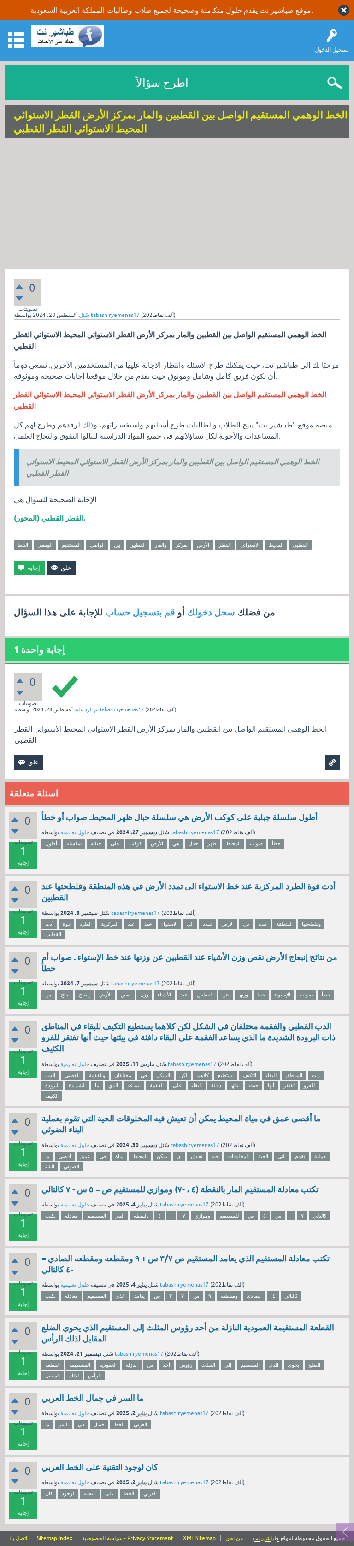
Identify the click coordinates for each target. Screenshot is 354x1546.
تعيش (196, 1156)
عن (225, 994)
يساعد (134, 1085)
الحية (263, 1156)
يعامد (139, 1296)
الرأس (94, 1375)
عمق (85, 1156)
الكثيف (52, 1096)
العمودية (108, 1365)
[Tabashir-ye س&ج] (67, 36)
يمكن (162, 1156)
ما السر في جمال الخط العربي (92, 1398)
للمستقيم (229, 1215)
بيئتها (235, 1085)
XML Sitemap (199, 1538)
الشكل (163, 1075)
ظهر (212, 843)
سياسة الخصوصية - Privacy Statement (127, 1538)
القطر (224, 545)
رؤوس (185, 1365)
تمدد (207, 924)
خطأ (276, 843)
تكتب (50, 1215)
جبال (193, 843)
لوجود (68, 1493)
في (246, 924)
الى (190, 924)
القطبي (300, 545)
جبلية (96, 843)
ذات (316, 1075)
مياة (119, 1156)
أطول (51, 843)
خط (148, 924)
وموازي (202, 1215)
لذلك (74, 1375)
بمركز (182, 545)
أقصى (65, 1156)
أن (179, 1156)
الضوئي (71, 1166)
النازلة (132, 1365)
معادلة (71, 1215)
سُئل (84, 315)
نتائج (65, 994)
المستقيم (71, 545)
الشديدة (77, 1085)
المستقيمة (79, 1365)
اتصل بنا (18, 1538)
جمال (99, 1424)
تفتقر (289, 1085)
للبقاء (271, 1075)
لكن (183, 1075)
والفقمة (97, 1075)
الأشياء (164, 994)
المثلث (208, 1365)
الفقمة (157, 1085)
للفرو (309, 1085)
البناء (49, 1166)
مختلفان (122, 1075)
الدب (50, 1075)
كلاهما (202, 1075)
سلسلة (74, 843)
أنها (271, 1085)
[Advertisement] (177, 205)
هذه (263, 924)
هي (175, 843)
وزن (144, 994)
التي (281, 1156)
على (115, 843)
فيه (215, 1156)
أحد (166, 1365)
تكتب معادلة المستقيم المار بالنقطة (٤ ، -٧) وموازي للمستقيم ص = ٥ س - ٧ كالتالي (180, 1189)
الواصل (97, 545)
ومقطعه (228, 1296)
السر (64, 1424)
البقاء (196, 1085)
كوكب (135, 843)
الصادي (254, 1296)
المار (119, 1215)
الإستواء (282, 994)
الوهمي (45, 545)
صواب (256, 843)
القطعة (52, 1365)
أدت (49, 924)
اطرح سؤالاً (162, 82)
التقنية (89, 1493)
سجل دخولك (211, 612)
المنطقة (284, 924)
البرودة (52, 1085)
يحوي (293, 1365)
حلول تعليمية (74, 832)
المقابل (52, 1375)
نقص (126, 994)
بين (117, 545)
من (48, 994)
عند (131, 924)
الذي (113, 1085)
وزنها (243, 994)
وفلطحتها (311, 924)
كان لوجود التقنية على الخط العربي (99, 1467)
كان (49, 1493)
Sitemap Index (54, 1538)
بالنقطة (141, 1215)
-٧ (183, 1215)
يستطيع (226, 1075)
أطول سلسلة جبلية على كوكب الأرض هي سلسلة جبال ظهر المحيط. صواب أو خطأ (179, 817)
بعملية (320, 1156)
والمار (160, 545)
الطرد (86, 924)
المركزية (109, 924)
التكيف (249, 1075)
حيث (254, 1085)
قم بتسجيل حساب (140, 612)
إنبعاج (84, 994)
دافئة (216, 1085)
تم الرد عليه (86, 709)
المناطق (294, 1075)
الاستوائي (250, 545)
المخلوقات (238, 1156)
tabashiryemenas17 (195, 832)
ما (97, 1085)
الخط (23, 545)
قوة (67, 924)
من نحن (234, 1538)
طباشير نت (266, 1538)
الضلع (314, 1365)
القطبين (138, 545)
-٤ (273, 1296)
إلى (227, 1365)
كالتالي (319, 1215)
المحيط (276, 545)
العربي (140, 1424)
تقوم (300, 1156)
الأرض (203, 545)
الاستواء (169, 924)
